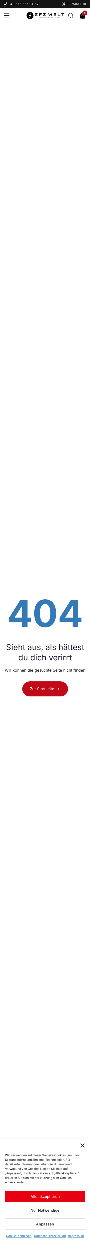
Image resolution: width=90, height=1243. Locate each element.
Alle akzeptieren (45, 1196)
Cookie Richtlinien (19, 1236)
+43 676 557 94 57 (23, 4)
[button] (82, 1145)
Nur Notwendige (45, 1210)
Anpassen (45, 1224)
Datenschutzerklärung (50, 1236)
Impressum (76, 1236)
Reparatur (76, 4)
